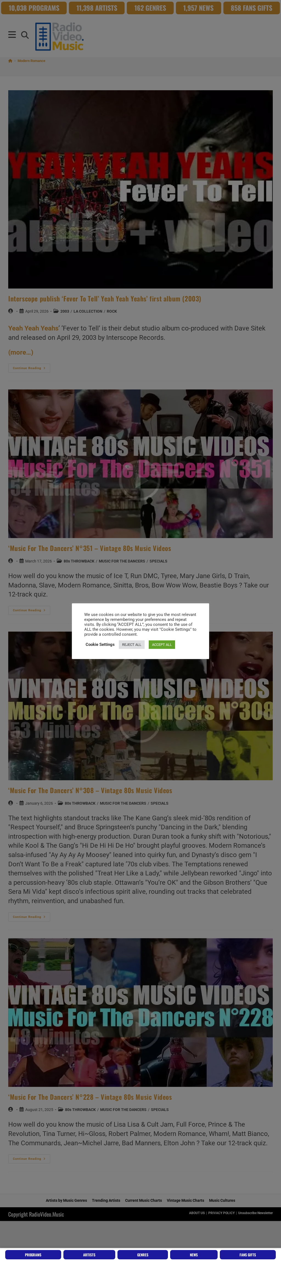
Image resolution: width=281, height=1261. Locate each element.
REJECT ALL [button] (131, 645)
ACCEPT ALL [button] (162, 645)
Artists (89, 1254)
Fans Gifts (248, 1254)
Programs (33, 1254)
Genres (142, 1254)
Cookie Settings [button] (100, 644)
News (194, 1254)
